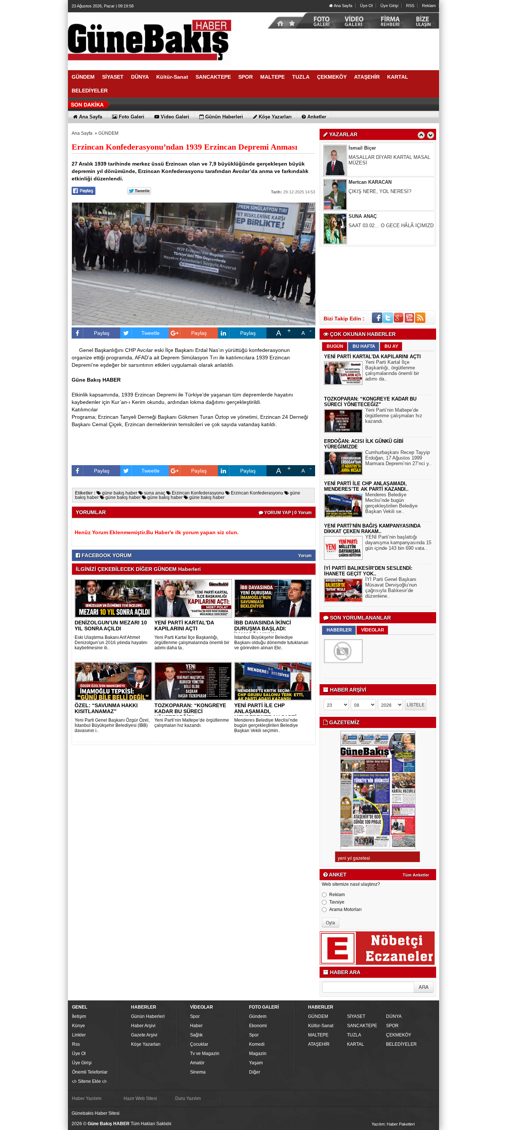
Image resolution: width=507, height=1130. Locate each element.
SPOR (392, 1025)
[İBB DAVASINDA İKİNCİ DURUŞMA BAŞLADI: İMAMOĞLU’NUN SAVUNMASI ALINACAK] (274, 598)
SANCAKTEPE (362, 1025)
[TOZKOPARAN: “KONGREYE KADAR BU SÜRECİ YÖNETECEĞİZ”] (194, 681)
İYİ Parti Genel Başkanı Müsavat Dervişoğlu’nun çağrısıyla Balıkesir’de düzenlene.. (391, 588)
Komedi (257, 1044)
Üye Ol (366, 5)
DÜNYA (394, 1016)
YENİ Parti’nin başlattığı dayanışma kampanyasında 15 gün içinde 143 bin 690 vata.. (398, 542)
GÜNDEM (108, 133)
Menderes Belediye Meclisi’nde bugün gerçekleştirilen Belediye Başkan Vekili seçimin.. (266, 725)
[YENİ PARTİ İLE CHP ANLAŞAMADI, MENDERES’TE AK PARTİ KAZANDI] (274, 681)
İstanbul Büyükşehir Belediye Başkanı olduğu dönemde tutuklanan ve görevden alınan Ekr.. (271, 642)
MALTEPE (318, 1035)
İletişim (79, 1016)
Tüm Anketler (416, 875)
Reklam (429, 5)
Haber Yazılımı (86, 1098)
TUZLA (354, 1035)
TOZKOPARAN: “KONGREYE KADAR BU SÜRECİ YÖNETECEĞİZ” (190, 711)
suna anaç (154, 493)
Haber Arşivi (143, 1025)
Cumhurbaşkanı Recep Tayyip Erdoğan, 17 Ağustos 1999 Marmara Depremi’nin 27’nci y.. (398, 458)
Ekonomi (258, 1025)
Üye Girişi (389, 5)
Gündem (257, 1016)
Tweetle (150, 333)
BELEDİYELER (401, 1044)
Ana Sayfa (342, 5)
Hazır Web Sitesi (140, 1098)
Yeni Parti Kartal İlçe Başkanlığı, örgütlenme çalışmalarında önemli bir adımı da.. (392, 370)
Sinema (198, 1072)
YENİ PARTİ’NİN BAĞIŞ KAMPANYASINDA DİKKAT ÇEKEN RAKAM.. (372, 528)
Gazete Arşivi (144, 1035)
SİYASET (356, 1016)
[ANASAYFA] (149, 38)
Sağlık (196, 1035)
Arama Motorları (345, 909)
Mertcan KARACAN (370, 161)
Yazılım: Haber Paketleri (393, 1124)
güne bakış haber (119, 493)
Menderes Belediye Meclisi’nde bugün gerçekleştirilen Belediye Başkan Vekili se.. (391, 503)
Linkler (79, 1035)
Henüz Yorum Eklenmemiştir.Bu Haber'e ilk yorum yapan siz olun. (157, 532)
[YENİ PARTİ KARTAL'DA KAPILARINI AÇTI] (194, 598)
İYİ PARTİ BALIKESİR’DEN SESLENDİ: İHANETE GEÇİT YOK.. (368, 571)
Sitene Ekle (89, 1081)
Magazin (257, 1053)
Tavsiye (336, 902)
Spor (195, 1016)
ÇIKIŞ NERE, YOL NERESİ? (380, 170)
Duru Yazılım (188, 1098)
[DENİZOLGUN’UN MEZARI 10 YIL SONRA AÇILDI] (115, 598)
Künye (78, 1025)
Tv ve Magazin (204, 1053)
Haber (196, 1025)
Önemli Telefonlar (90, 1072)
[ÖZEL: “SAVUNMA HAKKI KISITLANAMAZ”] (115, 681)
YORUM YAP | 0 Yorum (287, 512)
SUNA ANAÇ (363, 195)
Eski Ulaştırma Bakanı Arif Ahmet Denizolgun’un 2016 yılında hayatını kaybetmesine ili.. (111, 642)
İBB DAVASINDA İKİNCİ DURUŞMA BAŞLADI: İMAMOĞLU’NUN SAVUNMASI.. (262, 631)
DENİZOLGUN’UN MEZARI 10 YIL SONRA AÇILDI (111, 625)
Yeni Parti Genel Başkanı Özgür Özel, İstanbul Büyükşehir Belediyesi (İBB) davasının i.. (112, 725)
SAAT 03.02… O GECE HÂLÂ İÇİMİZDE (393, 204)
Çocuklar (199, 1044)
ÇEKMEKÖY (398, 1035)
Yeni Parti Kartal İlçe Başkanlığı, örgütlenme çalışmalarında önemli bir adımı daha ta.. (191, 642)
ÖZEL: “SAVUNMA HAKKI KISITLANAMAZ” (106, 708)
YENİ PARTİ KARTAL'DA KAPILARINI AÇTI (184, 625)
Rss (76, 1044)
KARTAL (355, 1044)
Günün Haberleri (148, 1016)
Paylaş (101, 333)
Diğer (254, 1072)
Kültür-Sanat (320, 1025)
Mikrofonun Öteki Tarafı (374, 238)
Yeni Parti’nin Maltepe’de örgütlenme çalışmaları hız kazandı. (191, 723)
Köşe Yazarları (145, 1044)
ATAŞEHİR (319, 1044)
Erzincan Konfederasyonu (197, 493)
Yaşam (256, 1062)
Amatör (197, 1062)
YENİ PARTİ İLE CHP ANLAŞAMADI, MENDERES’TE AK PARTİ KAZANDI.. (265, 714)
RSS (410, 5)
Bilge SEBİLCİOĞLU (372, 229)
